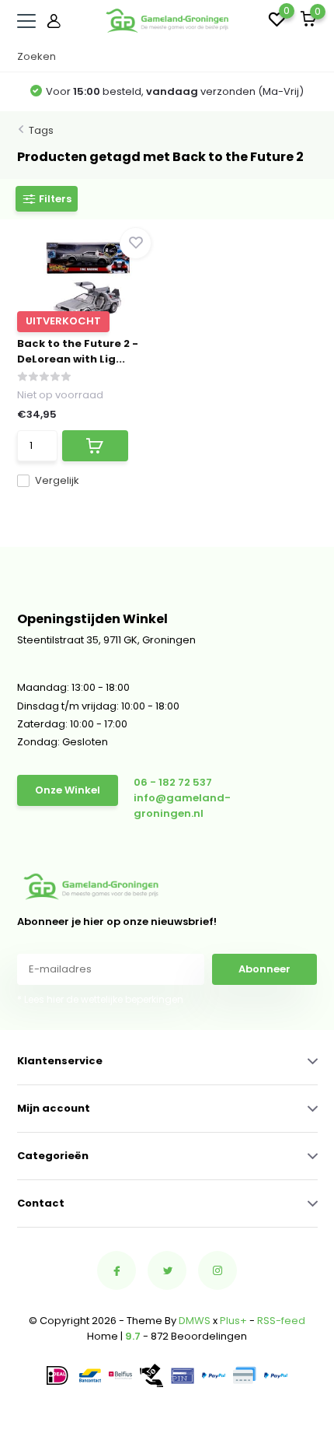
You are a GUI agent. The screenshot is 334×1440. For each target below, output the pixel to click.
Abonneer (264, 969)
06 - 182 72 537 (173, 782)
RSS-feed (281, 1320)
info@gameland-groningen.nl (182, 805)
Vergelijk (57, 480)
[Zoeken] (310, 57)
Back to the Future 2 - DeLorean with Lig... (77, 351)
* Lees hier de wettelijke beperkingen (100, 999)
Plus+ (233, 1320)
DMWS (194, 1320)
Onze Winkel (67, 790)
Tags (41, 130)
